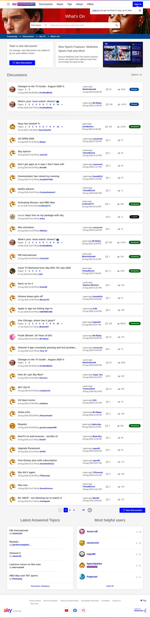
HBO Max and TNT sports (23, 575)
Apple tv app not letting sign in (35, 308)
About (79, 4)
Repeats (22, 424)
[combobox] (80, 25)
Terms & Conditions (50, 601)
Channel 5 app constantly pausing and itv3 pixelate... (47, 347)
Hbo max (23, 485)
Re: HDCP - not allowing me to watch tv (40, 498)
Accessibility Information (90, 601)
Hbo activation (26, 227)
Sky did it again (26, 472)
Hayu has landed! (28, 123)
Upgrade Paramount (29, 448)
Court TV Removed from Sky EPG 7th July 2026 (44, 268)
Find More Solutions (40, 586)
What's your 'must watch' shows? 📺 (38, 101)
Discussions (46, 4)
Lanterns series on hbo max (25, 564)
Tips (69, 4)
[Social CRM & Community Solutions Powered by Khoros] (140, 610)
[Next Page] (89, 510)
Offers (90, 4)
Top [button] (144, 600)
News (60, 4)
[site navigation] (8, 4)
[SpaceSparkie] (91, 568)
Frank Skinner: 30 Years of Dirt (35, 335)
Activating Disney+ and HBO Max (36, 202)
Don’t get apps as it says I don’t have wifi (41, 164)
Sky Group (34, 604)
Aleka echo (24, 412)
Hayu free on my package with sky (44, 215)
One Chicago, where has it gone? (36, 320)
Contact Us (116, 601)
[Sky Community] (23, 4)
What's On (75, 16)
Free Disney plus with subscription (37, 460)
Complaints (105, 601)
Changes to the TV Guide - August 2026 (40, 86)
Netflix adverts (26, 189)
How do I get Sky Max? (30, 374)
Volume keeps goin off (30, 296)
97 (83, 510)
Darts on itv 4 (25, 283)
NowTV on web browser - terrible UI (38, 436)
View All (110, 586)
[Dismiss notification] (140, 10)
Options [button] (134, 74)
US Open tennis (26, 400)
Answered (135, 126)
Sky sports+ (24, 151)
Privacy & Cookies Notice (69, 601)
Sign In (137, 4)
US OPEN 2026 (26, 138)
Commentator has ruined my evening (38, 176)
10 (58, 105)
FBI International (27, 255)
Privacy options (35, 601)
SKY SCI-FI (24, 387)
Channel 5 (15, 553)
